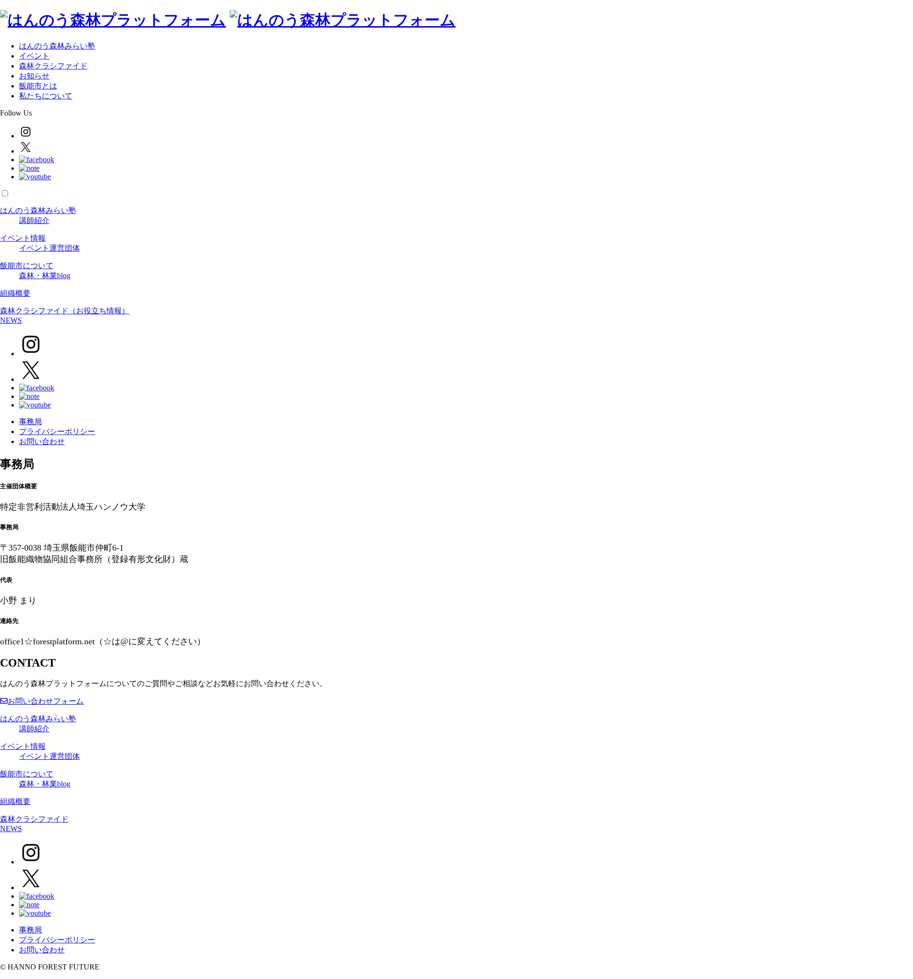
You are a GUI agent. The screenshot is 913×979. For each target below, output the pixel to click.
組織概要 (15, 293)
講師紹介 (34, 220)
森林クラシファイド (53, 66)
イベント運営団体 (49, 248)
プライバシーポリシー (57, 431)
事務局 (30, 421)
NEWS (11, 320)
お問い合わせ (42, 441)
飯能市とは (38, 86)
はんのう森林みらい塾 (57, 46)
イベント (34, 56)
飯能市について (26, 266)
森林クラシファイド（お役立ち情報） (64, 311)
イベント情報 (23, 238)
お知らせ (34, 76)
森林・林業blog (44, 275)
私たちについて (45, 96)
